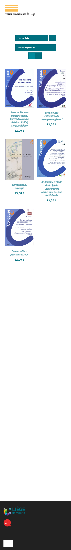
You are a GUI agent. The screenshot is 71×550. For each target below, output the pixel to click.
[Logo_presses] (20, 6)
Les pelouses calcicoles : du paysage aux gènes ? (51, 116)
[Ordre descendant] (52, 38)
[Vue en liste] (38, 56)
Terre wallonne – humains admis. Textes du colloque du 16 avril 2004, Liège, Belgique (19, 119)
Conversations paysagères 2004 (19, 253)
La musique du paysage (19, 186)
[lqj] (7, 520)
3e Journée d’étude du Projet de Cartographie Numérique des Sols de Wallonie (51, 188)
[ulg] (14, 508)
